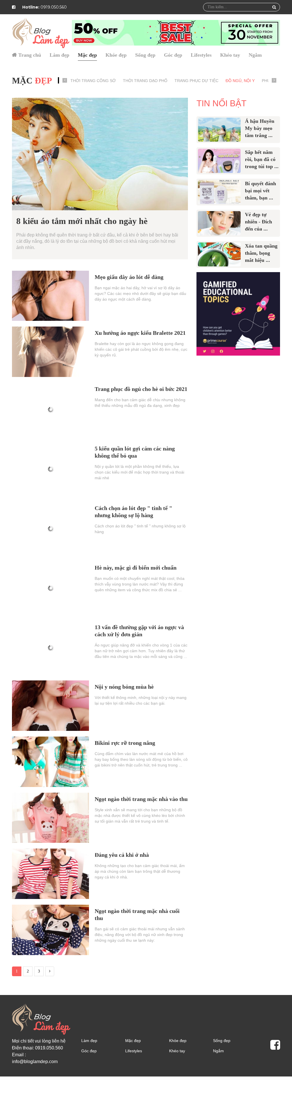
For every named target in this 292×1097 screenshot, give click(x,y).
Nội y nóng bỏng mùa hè (124, 687)
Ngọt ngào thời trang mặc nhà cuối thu (137, 914)
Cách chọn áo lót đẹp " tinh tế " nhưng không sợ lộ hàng (133, 511)
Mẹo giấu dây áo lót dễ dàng (129, 277)
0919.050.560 (44, 7)
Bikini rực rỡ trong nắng (125, 743)
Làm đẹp (59, 55)
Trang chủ (29, 55)
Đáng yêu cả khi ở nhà (122, 855)
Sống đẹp (145, 55)
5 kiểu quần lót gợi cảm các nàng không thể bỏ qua (135, 452)
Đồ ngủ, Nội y (240, 80)
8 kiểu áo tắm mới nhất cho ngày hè (81, 221)
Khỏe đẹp (116, 55)
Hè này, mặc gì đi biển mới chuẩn (136, 567)
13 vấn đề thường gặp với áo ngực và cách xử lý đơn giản (139, 630)
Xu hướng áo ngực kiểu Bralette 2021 (140, 333)
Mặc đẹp (87, 55)
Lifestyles (201, 55)
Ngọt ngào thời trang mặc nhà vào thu (141, 799)
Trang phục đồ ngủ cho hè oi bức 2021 (141, 389)
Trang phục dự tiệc (196, 80)
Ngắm (255, 55)
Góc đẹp (173, 55)
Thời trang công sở (93, 80)
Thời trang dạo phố (145, 80)
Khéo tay (230, 55)
